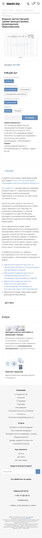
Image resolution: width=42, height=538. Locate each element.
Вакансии (21, 397)
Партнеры (21, 404)
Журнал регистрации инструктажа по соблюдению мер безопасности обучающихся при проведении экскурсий (20, 275)
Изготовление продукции (21, 430)
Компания (21, 390)
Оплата (21, 453)
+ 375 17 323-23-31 (22, 495)
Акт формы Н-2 (8, 188)
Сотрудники (21, 401)
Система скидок (21, 460)
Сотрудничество (21, 394)
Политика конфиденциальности (21, 417)
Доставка (21, 457)
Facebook (20, 484)
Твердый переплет (21, 437)
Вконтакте (14, 484)
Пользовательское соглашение (21, 411)
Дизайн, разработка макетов (21, 440)
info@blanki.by (23, 500)
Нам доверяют (21, 407)
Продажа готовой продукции (21, 427)
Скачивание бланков (21, 444)
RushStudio (27, 518)
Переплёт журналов (14, 372)
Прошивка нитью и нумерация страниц (21, 434)
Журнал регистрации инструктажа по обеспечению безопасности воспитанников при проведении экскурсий (21, 267)
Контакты (21, 414)
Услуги (21, 423)
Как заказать (21, 449)
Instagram (26, 484)
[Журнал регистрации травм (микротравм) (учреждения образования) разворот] (21, 45)
